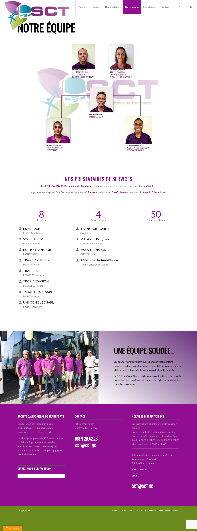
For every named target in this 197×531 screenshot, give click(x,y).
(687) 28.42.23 (86, 439)
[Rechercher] (179, 7)
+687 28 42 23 (139, 469)
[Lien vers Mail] (190, 6)
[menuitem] (82, 7)
